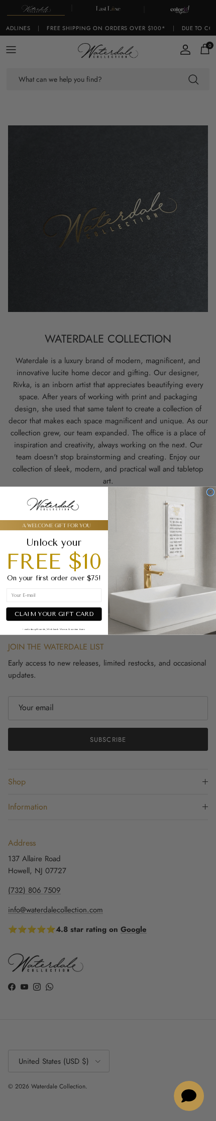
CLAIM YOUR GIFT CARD (54, 613)
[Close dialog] (210, 492)
